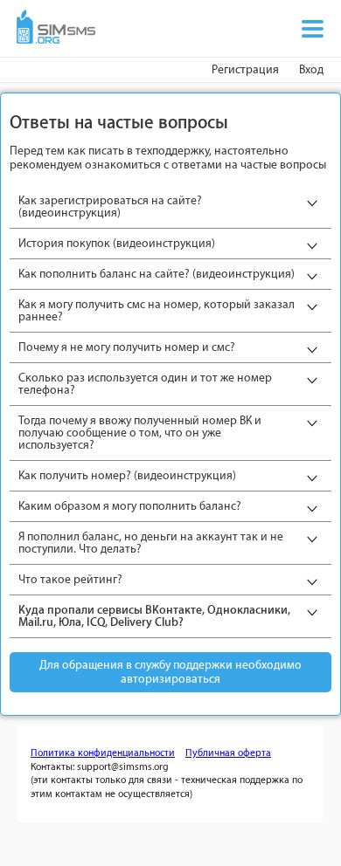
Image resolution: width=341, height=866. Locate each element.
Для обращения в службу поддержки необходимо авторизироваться (170, 671)
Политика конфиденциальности (103, 753)
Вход (311, 69)
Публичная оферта (228, 753)
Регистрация (245, 69)
